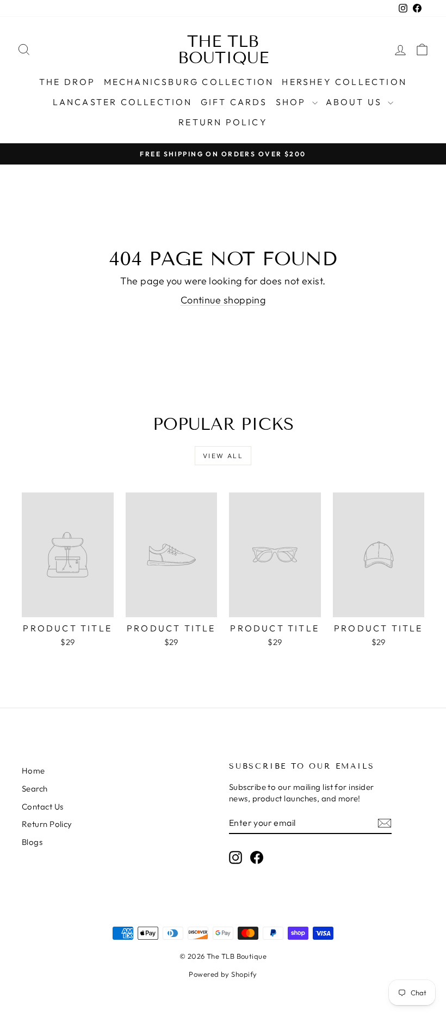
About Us (356, 101)
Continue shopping (223, 300)
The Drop (67, 81)
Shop (292, 101)
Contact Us (43, 806)
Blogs (32, 842)
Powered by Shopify (223, 974)
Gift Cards (234, 101)
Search (35, 788)
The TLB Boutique (223, 50)
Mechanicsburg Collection (189, 81)
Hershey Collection (344, 81)
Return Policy (223, 122)
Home (33, 770)
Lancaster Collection (123, 101)
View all (223, 456)
